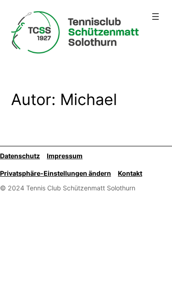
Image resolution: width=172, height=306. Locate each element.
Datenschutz (20, 156)
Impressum (65, 156)
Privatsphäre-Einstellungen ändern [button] (55, 173)
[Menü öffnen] (155, 16)
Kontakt (130, 173)
